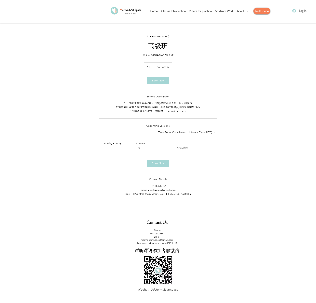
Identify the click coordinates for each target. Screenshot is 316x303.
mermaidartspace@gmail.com (157, 239)
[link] (158, 80)
